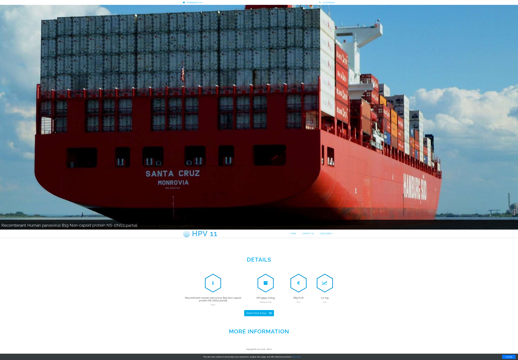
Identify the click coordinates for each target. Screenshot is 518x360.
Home (293, 234)
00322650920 (328, 2)
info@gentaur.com (195, 2)
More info (297, 357)
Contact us (308, 234)
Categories (326, 234)
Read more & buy (257, 313)
